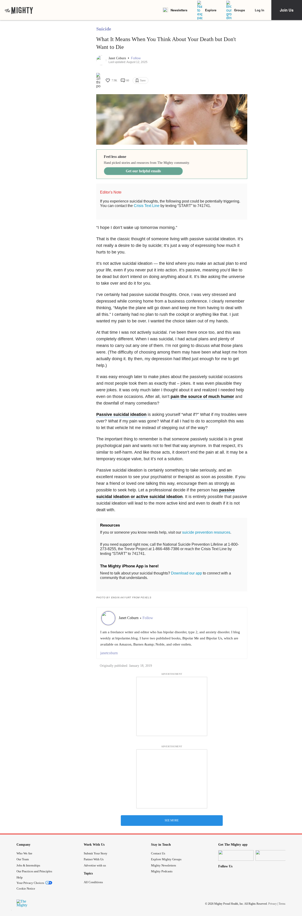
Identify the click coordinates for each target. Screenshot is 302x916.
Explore (210, 10)
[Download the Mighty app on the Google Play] (273, 855)
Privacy (272, 903)
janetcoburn (109, 653)
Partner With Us (94, 859)
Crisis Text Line (146, 206)
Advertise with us (95, 865)
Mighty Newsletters (163, 865)
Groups (239, 10)
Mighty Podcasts (161, 871)
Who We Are (24, 853)
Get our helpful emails (143, 171)
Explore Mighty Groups (166, 859)
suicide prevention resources (206, 532)
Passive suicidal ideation (121, 414)
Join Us (287, 10)
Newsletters (179, 10)
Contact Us (158, 853)
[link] (19, 10)
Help (20, 877)
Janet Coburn (118, 58)
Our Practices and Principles (34, 871)
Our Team (23, 859)
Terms (282, 903)
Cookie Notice (26, 888)
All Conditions (93, 882)
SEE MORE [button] (172, 820)
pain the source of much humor (202, 396)
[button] (136, 58)
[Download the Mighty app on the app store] (236, 855)
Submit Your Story (95, 853)
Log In (259, 10)
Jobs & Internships (28, 865)
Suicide (103, 28)
